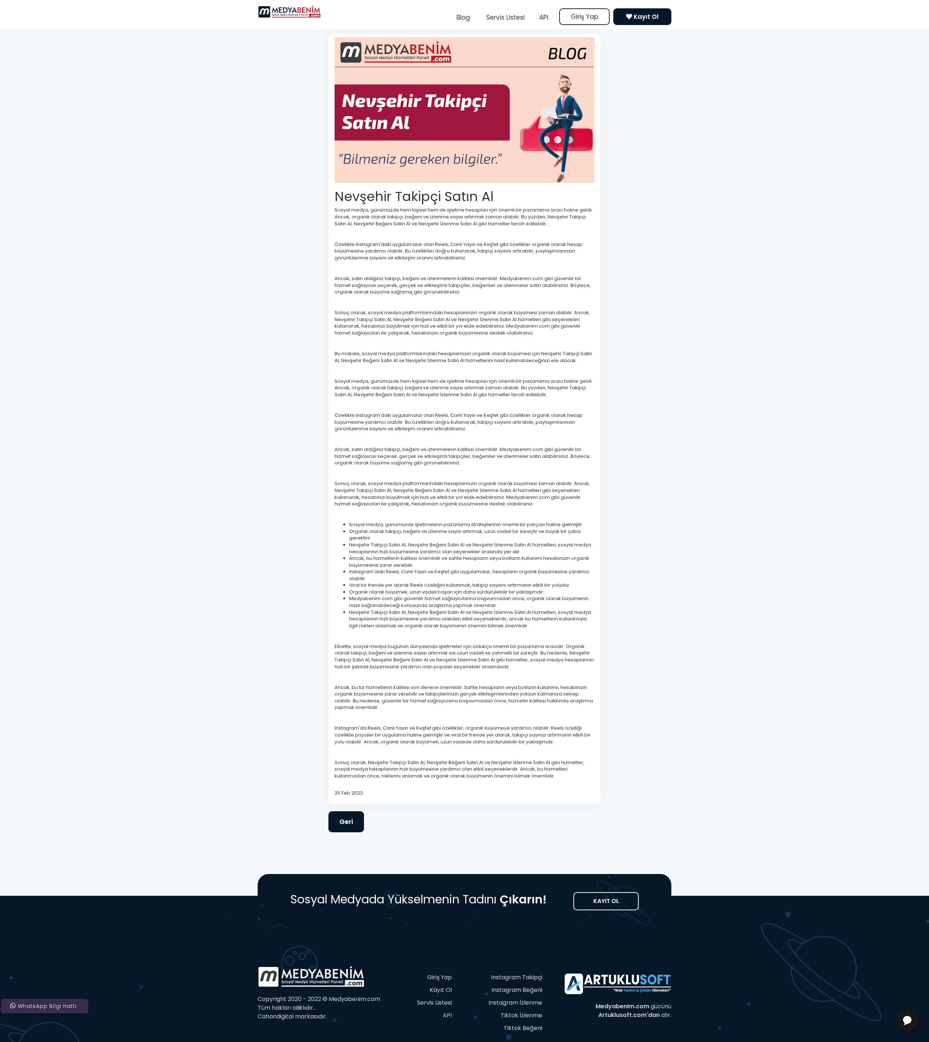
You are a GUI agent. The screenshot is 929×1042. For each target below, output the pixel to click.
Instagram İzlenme (515, 1002)
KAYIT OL (606, 901)
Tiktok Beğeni (523, 1028)
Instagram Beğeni (516, 990)
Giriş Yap (584, 16)
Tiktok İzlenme (521, 1015)
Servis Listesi (504, 17)
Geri (346, 821)
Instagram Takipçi (516, 977)
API (543, 17)
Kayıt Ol (645, 16)
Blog (463, 17)
